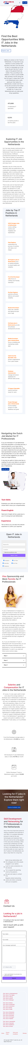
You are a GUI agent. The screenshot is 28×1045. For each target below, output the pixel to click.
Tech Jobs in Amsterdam (9, 1004)
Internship (6, 563)
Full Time (15, 560)
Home (2, 1033)
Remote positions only (11, 552)
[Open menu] (20, 2)
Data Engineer (12, 242)
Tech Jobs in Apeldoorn (8, 1024)
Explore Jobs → (6, 50)
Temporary (6, 566)
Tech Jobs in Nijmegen (8, 999)
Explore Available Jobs (14, 807)
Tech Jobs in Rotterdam (8, 1012)
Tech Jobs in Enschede (8, 1015)
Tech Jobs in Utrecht (8, 998)
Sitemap (25, 1033)
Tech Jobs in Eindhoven (8, 1013)
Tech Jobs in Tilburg (8, 996)
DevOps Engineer (13, 292)
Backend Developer (13, 307)
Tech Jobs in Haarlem (8, 1018)
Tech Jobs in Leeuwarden (9, 1021)
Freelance (7, 560)
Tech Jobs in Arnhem (8, 1026)
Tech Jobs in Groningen (8, 1016)
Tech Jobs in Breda (7, 1007)
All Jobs (25, 2)
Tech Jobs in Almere (7, 1002)
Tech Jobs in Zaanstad (8, 1023)
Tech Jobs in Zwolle (7, 1009)
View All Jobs (5, 469)
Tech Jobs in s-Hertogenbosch (10, 993)
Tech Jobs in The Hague (8, 995)
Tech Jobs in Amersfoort (8, 1006)
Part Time (15, 563)
